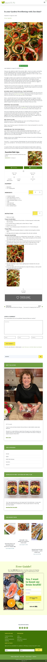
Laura (22, 68)
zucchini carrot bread (19, 93)
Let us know (22, 298)
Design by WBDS (28, 659)
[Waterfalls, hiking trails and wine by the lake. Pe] (27, 620)
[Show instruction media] (35, 213)
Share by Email (34, 167)
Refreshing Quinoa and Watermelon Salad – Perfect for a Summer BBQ (10, 545)
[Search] (40, 356)
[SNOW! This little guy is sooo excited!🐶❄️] (20, 620)
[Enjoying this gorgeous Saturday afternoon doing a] (42, 620)
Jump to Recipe (24, 65)
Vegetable (10, 18)
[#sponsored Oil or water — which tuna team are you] (35, 620)
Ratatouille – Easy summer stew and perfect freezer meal (23, 541)
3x (39, 192)
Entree (5, 18)
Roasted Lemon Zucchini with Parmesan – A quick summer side (37, 551)
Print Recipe (14, 167)
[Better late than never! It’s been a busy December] (12, 620)
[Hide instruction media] (39, 213)
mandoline (23, 107)
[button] (46, 1)
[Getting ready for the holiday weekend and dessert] (4, 620)
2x (35, 192)
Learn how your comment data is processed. (32, 347)
